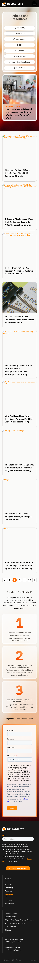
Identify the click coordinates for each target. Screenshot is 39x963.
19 (29, 580)
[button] (34, 3)
